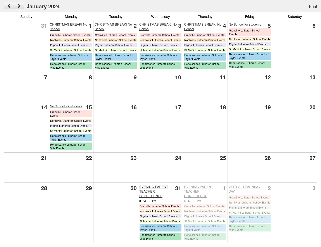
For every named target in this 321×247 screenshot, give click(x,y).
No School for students (245, 24)
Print (313, 6)
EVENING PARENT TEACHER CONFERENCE (153, 191)
